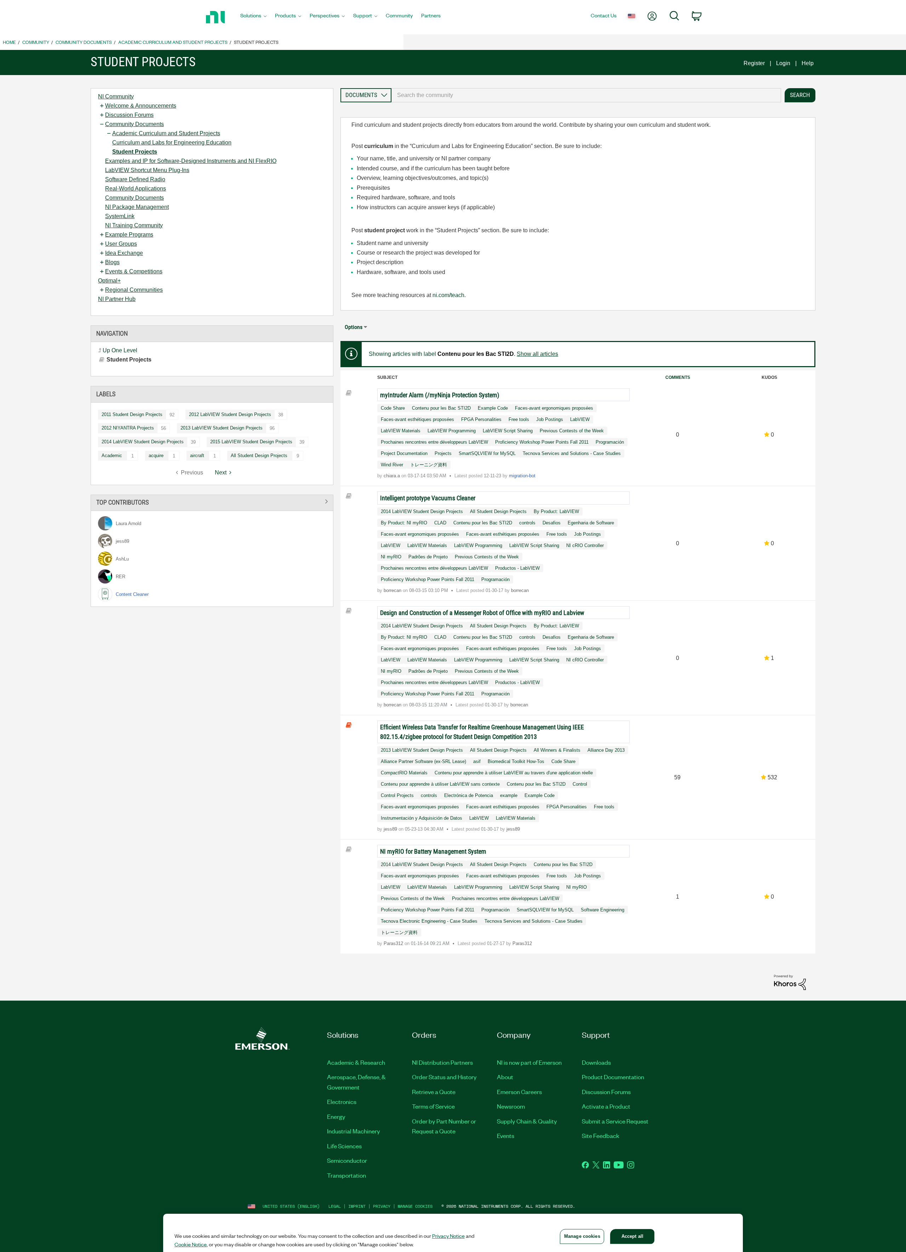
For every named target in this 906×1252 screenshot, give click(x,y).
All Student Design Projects (259, 455)
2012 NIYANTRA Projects (128, 428)
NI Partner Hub (117, 299)
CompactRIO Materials (404, 772)
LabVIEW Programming (452, 430)
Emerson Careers (519, 1092)
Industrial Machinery (353, 1131)
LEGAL (334, 1206)
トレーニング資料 (428, 464)
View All (212, 501)
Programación (610, 442)
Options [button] (353, 327)
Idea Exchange (124, 253)
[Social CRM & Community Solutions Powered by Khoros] (790, 982)
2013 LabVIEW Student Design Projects (221, 428)
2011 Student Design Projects (132, 414)
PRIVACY (381, 1206)
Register (754, 63)
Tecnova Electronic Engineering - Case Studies (429, 921)
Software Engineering (602, 909)
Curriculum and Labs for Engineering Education (171, 143)
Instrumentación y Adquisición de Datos (421, 818)
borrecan (393, 590)
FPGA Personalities (481, 419)
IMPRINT (357, 1206)
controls (527, 522)
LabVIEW (580, 419)
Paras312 (394, 943)
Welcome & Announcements (140, 106)
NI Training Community (134, 225)
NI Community (116, 96)
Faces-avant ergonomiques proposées (554, 408)
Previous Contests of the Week (572, 430)
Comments (677, 377)
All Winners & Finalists (557, 750)
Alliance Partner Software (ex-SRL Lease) (423, 761)
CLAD (440, 522)
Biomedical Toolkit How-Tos (516, 761)
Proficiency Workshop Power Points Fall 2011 (542, 442)
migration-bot (522, 475)
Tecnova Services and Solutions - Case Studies (572, 453)
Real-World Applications (135, 189)
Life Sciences (344, 1146)
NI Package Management (137, 207)
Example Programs (129, 235)
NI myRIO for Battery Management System (433, 851)
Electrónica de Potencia (468, 795)
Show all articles (537, 354)
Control (580, 784)
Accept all (632, 1236)
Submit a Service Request (615, 1121)
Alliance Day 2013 (606, 750)
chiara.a (392, 475)
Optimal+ (109, 281)
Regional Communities (134, 290)
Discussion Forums (129, 115)
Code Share (393, 408)
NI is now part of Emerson (529, 1062)
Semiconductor (347, 1160)
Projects (443, 453)
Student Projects (134, 152)
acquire (156, 455)
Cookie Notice (190, 1244)
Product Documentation (613, 1077)
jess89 (391, 829)
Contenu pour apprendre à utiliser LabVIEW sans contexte (440, 784)
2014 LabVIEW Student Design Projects (143, 441)
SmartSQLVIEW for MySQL (487, 453)
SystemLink (119, 216)
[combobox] (586, 95)
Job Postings (549, 419)
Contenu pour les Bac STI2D (441, 408)
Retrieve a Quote (433, 1092)
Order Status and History (444, 1077)
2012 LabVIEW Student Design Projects (230, 414)
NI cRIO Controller (585, 545)
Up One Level (120, 350)
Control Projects (397, 795)
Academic (112, 455)
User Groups (121, 244)
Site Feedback (600, 1135)
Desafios (552, 522)
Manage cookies (415, 1206)
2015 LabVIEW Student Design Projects (251, 441)
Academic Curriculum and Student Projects (173, 42)
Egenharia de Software (591, 522)
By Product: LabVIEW (556, 511)
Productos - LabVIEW (517, 568)
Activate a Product (606, 1106)
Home (9, 42)
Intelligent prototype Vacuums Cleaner (427, 498)
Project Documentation (404, 453)
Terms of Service (433, 1106)
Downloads (596, 1062)
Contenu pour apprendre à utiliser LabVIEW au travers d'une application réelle (514, 772)
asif (477, 761)
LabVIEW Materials (400, 430)
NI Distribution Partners (442, 1062)
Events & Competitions (133, 271)
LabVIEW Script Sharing (508, 430)
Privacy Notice (448, 1235)
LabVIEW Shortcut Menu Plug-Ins (147, 170)
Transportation (346, 1175)
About (505, 1077)
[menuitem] (253, 17)
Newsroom (511, 1106)
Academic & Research (356, 1062)
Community (35, 42)
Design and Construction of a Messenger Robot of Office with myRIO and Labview (482, 612)
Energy (336, 1116)
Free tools (519, 419)
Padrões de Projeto (428, 556)
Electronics (341, 1101)
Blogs (112, 262)
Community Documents (84, 42)
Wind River (392, 464)
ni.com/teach (448, 295)
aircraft (197, 455)
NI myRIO (391, 556)
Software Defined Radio (135, 179)
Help (808, 63)
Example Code (493, 408)
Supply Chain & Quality (527, 1121)
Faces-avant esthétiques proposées (417, 419)
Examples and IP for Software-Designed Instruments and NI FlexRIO (190, 161)
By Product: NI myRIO (404, 522)
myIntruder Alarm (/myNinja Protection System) (439, 395)
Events (505, 1135)
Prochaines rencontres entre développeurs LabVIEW (434, 442)
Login (783, 63)
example (508, 795)
